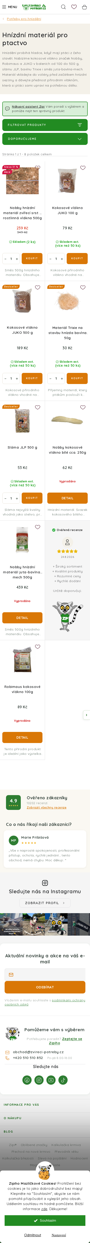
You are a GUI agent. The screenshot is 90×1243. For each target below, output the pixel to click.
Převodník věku (67, 1151)
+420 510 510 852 (28, 1057)
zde (44, 1209)
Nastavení (59, 1235)
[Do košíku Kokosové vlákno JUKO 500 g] (32, 378)
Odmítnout (32, 1235)
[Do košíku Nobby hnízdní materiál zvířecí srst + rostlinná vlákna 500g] (32, 258)
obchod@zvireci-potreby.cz (38, 1051)
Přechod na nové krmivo (31, 1151)
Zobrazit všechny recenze (46, 807)
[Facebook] (27, 1080)
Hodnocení (79, 1158)
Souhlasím (48, 1220)
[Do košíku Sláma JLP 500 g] (32, 498)
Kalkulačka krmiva (66, 1145)
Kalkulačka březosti (18, 1158)
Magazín (37, 1165)
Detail (68, 498)
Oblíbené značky (34, 1145)
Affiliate (54, 1165)
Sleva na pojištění (52, 1158)
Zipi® (13, 1145)
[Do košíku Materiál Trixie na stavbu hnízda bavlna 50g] (77, 378)
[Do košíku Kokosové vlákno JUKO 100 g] (77, 258)
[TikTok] (63, 1080)
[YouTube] (51, 1080)
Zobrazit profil (42, 903)
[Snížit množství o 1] (5, 258)
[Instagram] (39, 1080)
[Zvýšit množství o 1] (17, 258)
